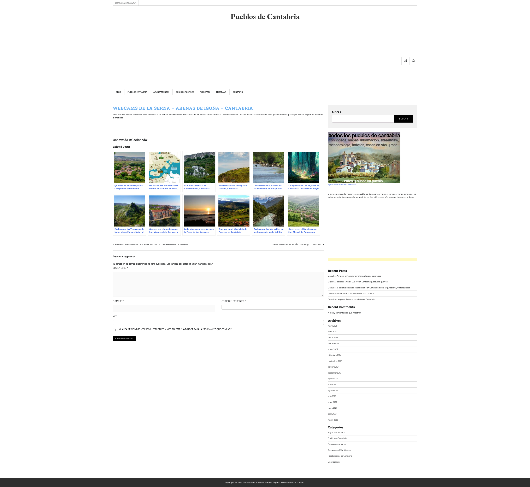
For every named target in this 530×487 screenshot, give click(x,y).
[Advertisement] (179, 58)
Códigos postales (185, 92)
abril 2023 (332, 413)
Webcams (205, 92)
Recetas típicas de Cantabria (340, 455)
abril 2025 (332, 331)
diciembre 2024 (334, 355)
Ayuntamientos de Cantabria (342, 184)
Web (115, 316)
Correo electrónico (234, 301)
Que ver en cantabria (337, 444)
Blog (118, 92)
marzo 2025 (333, 337)
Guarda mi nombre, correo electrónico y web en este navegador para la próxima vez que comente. (175, 329)
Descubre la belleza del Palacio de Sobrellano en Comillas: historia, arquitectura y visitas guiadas (369, 287)
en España (221, 92)
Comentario (120, 267)
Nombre (118, 301)
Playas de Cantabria (336, 432)
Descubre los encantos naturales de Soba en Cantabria (351, 293)
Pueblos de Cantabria (265, 16)
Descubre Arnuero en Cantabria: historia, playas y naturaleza (354, 276)
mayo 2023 (332, 408)
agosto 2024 (333, 378)
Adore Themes (297, 482)
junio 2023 (332, 402)
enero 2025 (333, 349)
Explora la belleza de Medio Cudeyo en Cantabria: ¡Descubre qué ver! (358, 281)
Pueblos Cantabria (137, 92)
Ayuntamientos (161, 92)
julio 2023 (332, 396)
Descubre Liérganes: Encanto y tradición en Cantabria (351, 299)
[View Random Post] (405, 61)
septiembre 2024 (335, 372)
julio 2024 (332, 384)
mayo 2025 (332, 325)
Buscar (336, 112)
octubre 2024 (333, 366)
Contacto (238, 92)
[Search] (413, 61)
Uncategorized (334, 461)
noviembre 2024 (335, 361)
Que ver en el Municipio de (339, 450)
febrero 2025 (333, 343)
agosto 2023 (333, 390)
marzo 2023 (333, 419)
